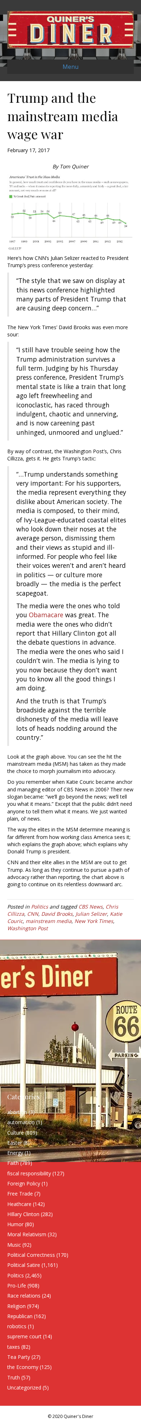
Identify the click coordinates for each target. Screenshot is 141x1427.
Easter (14, 1142)
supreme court (24, 1336)
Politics (39, 906)
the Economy (22, 1367)
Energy (15, 1152)
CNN (32, 913)
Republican (20, 1316)
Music (14, 1244)
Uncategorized (24, 1387)
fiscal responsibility (29, 1173)
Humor (15, 1224)
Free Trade (20, 1193)
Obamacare (46, 614)
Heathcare (19, 1204)
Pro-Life (16, 1285)
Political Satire (23, 1265)
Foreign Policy (23, 1183)
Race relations (23, 1295)
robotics (16, 1326)
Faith (13, 1162)
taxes (13, 1346)
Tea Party (18, 1356)
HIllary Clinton (23, 1214)
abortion (17, 1112)
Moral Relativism (26, 1234)
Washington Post (27, 928)
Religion (16, 1306)
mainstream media (49, 921)
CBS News (90, 906)
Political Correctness (31, 1254)
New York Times (93, 921)
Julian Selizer (91, 913)
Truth (13, 1377)
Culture (15, 1132)
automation (21, 1122)
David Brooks (57, 913)
